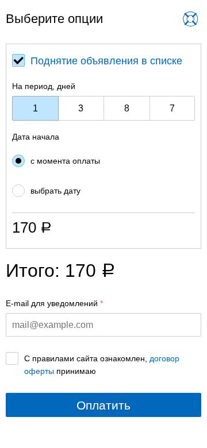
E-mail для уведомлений (52, 303)
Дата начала (35, 136)
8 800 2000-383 (95, 28)
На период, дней (43, 86)
